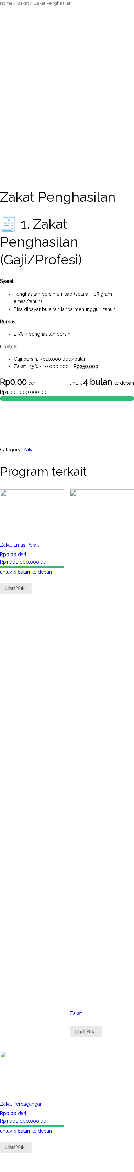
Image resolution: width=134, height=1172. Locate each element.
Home (6, 3)
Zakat (23, 3)
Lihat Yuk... (16, 588)
